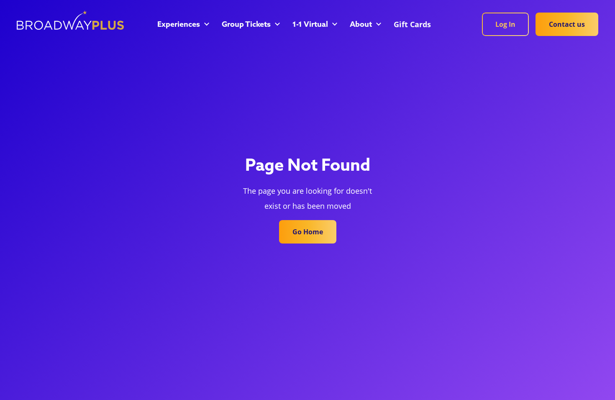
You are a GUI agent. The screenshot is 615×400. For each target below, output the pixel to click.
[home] (70, 20)
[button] (183, 25)
